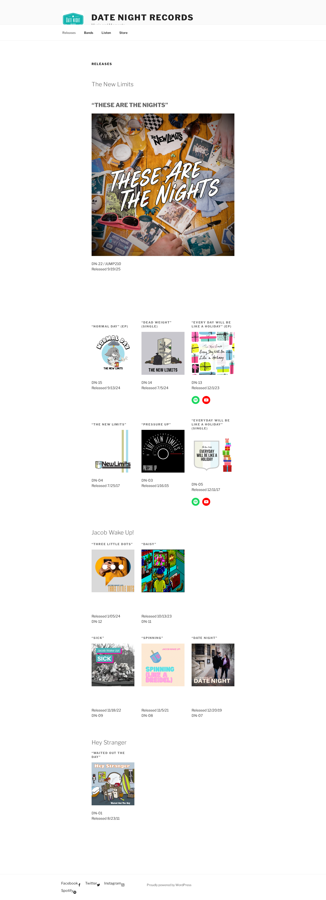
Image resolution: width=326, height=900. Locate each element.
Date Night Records (142, 17)
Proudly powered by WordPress (169, 885)
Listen (106, 33)
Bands (88, 33)
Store (123, 33)
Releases (69, 33)
